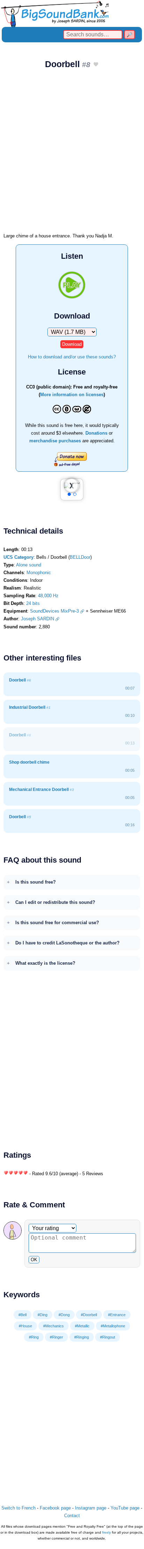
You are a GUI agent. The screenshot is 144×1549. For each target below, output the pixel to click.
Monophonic (38, 572)
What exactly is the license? (45, 963)
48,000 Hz (48, 595)
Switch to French (18, 1508)
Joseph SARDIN (37, 618)
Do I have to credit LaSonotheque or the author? (67, 942)
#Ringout (107, 1337)
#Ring (34, 1337)
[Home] (72, 13)
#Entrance (117, 1315)
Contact (72, 1515)
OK (34, 1259)
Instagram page (90, 1508)
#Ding (42, 1315)
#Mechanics (53, 1326)
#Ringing (81, 1337)
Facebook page (55, 1508)
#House (25, 1326)
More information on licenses (72, 394)
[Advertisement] (72, 153)
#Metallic (82, 1326)
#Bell (22, 1315)
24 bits (33, 603)
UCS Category (18, 557)
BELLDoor (80, 557)
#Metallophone (113, 1326)
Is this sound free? (35, 882)
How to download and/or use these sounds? (72, 356)
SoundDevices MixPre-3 (54, 611)
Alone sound (28, 565)
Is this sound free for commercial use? (57, 922)
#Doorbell (89, 1315)
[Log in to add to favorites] (96, 65)
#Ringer (56, 1337)
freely (106, 1532)
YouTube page (125, 1508)
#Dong (64, 1315)
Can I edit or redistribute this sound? (55, 902)
